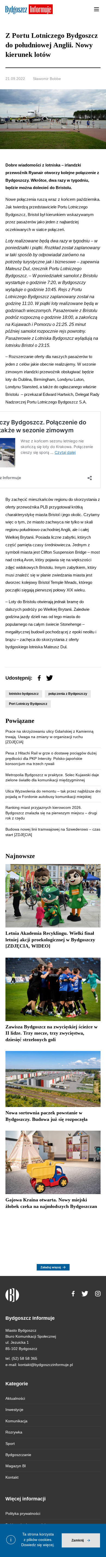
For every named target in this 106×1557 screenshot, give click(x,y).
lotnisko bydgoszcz (24, 694)
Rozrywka (13, 1432)
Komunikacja (16, 1421)
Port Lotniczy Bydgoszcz (28, 704)
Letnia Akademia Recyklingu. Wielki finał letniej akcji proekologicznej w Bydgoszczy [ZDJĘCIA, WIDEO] (50, 939)
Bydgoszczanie (18, 1455)
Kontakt (11, 1477)
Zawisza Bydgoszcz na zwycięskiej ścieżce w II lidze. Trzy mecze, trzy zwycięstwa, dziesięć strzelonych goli (51, 1033)
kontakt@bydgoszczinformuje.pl (45, 1364)
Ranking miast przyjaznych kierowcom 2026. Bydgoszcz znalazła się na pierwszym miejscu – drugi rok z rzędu (51, 812)
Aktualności (15, 1398)
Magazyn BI (15, 1466)
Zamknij (77, 1540)
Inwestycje (14, 1409)
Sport (10, 1443)
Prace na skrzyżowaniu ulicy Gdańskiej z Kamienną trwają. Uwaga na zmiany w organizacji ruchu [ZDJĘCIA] (49, 736)
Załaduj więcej (50, 1267)
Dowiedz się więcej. (38, 1545)
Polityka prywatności (22, 1513)
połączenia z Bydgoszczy (67, 694)
